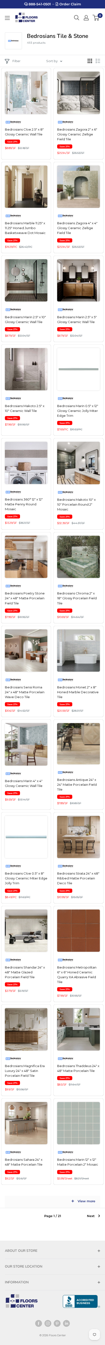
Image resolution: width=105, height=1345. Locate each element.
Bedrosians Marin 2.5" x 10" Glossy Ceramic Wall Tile (25, 319)
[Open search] (76, 17)
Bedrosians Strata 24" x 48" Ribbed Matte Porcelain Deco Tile (78, 878)
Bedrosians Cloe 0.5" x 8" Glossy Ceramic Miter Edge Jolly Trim (26, 878)
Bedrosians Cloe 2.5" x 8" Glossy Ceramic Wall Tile (24, 131)
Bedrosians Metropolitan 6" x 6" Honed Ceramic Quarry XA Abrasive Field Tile (76, 974)
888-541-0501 (39, 4)
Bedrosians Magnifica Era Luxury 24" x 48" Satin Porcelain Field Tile (25, 1071)
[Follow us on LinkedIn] (66, 1323)
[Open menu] (7, 18)
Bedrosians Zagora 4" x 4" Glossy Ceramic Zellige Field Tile (77, 228)
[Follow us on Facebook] (38, 1323)
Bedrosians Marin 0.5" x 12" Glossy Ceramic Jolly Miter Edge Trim (77, 411)
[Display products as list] (98, 61)
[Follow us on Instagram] (47, 1323)
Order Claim (69, 4)
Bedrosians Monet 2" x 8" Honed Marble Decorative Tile (78, 692)
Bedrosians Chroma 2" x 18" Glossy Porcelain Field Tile (77, 598)
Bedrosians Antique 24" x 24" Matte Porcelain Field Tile (77, 784)
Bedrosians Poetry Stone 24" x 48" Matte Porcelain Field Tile (25, 598)
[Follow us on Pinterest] (57, 1323)
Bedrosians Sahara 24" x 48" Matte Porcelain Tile (23, 1162)
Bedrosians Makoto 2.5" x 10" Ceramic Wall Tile (24, 408)
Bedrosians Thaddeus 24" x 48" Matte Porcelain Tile (78, 1068)
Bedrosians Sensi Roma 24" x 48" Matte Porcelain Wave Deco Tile (24, 692)
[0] (96, 18)
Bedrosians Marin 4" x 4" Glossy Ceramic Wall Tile (23, 783)
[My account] (86, 17)
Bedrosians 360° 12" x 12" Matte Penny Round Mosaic (24, 504)
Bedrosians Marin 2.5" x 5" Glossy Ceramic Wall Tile (77, 319)
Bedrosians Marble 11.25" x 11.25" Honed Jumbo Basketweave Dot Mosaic (25, 228)
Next (91, 1216)
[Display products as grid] (90, 61)
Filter (16, 61)
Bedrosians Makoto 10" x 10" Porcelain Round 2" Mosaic (76, 504)
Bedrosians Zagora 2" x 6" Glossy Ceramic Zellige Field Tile (77, 134)
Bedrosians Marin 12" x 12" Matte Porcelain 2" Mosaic (77, 1162)
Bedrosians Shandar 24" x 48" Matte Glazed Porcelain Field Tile (25, 972)
